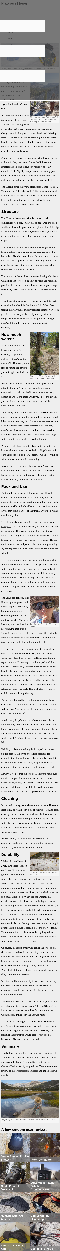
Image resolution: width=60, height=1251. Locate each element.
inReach (41, 642)
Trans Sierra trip (13, 870)
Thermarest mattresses (26, 1070)
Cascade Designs (9, 1066)
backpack (6, 526)
